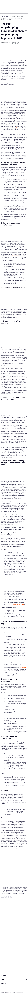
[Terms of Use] (11, 996)
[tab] (14, 975)
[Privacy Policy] (18, 996)
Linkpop (18, 128)
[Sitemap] (25, 996)
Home (3, 16)
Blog (7, 16)
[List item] (13, 43)
